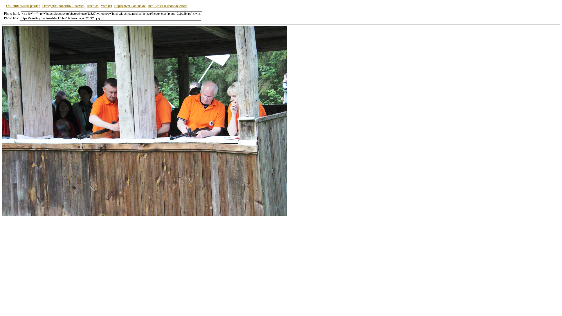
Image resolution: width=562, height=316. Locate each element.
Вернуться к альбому (130, 6)
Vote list (106, 6)
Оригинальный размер (23, 6)
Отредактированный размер (63, 6)
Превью (93, 6)
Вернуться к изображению (167, 6)
